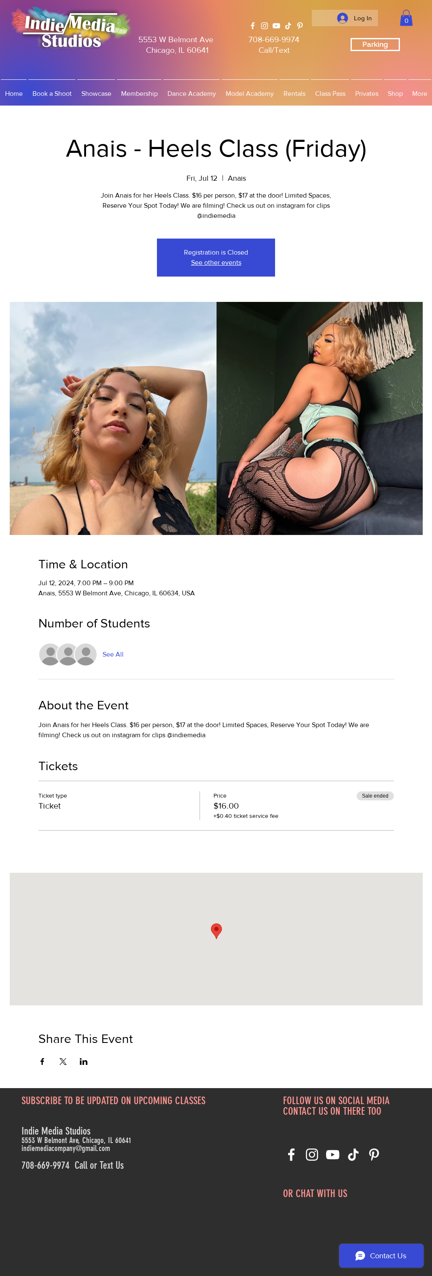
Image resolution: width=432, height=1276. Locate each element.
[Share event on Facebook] (42, 1061)
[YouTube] (276, 25)
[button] (406, 18)
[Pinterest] (300, 25)
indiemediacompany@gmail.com (66, 1148)
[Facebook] (252, 25)
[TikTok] (288, 25)
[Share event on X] (63, 1061)
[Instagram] (264, 25)
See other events (216, 262)
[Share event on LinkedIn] (84, 1061)
